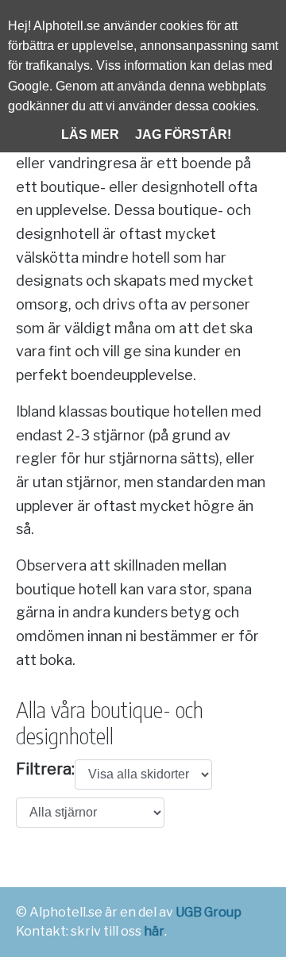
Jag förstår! (183, 134)
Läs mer (90, 134)
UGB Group (209, 912)
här (154, 931)
